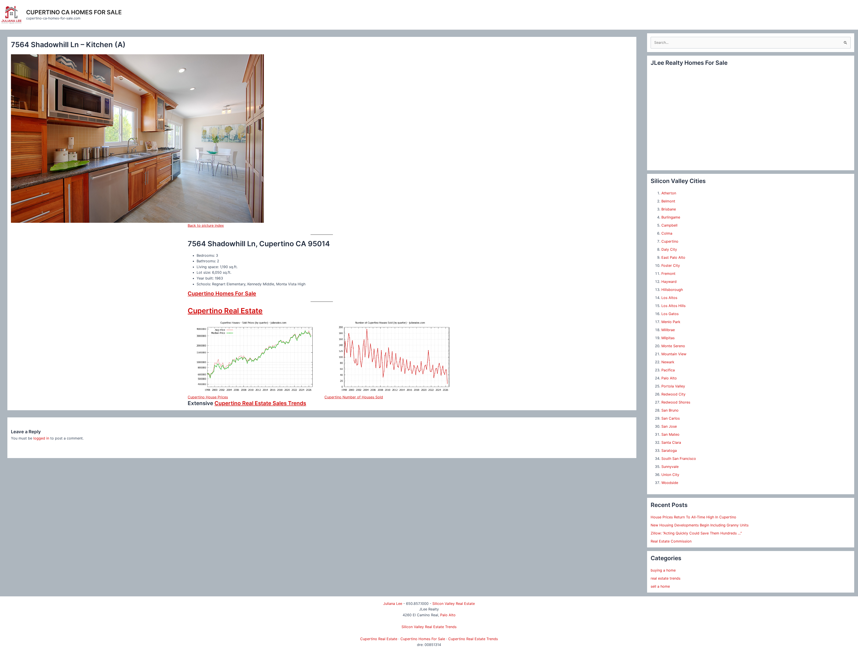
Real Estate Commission (671, 541)
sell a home (660, 586)
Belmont (668, 201)
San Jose (669, 426)
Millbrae (668, 330)
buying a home (663, 570)
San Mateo (670, 434)
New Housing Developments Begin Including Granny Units (700, 525)
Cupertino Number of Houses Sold (353, 397)
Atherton (668, 193)
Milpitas (668, 338)
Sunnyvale (670, 466)
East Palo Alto (673, 257)
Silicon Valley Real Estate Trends (429, 627)
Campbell (669, 225)
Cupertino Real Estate (225, 310)
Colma (666, 233)
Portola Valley (673, 386)
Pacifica (668, 370)
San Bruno (670, 410)
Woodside (669, 482)
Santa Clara (671, 442)
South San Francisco (678, 458)
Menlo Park (670, 322)
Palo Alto (669, 378)
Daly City (669, 249)
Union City (670, 474)
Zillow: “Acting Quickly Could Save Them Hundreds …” (696, 533)
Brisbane (668, 209)
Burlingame (670, 217)
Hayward (669, 281)
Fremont (668, 273)
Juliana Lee (392, 603)
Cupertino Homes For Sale (222, 293)
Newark (667, 362)
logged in (41, 438)
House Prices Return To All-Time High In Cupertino (693, 517)
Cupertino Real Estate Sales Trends (260, 403)
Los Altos (669, 297)
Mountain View (673, 354)
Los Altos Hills (673, 305)
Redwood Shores (675, 402)
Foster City (670, 265)
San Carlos (670, 418)
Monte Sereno (673, 346)
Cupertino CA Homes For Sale (74, 12)
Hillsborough (672, 289)
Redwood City (673, 394)
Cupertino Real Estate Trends (473, 639)
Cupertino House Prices (208, 397)
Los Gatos (670, 313)
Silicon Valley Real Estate (453, 603)
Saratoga (669, 450)
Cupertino (669, 241)
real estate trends (665, 578)
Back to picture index (206, 225)
